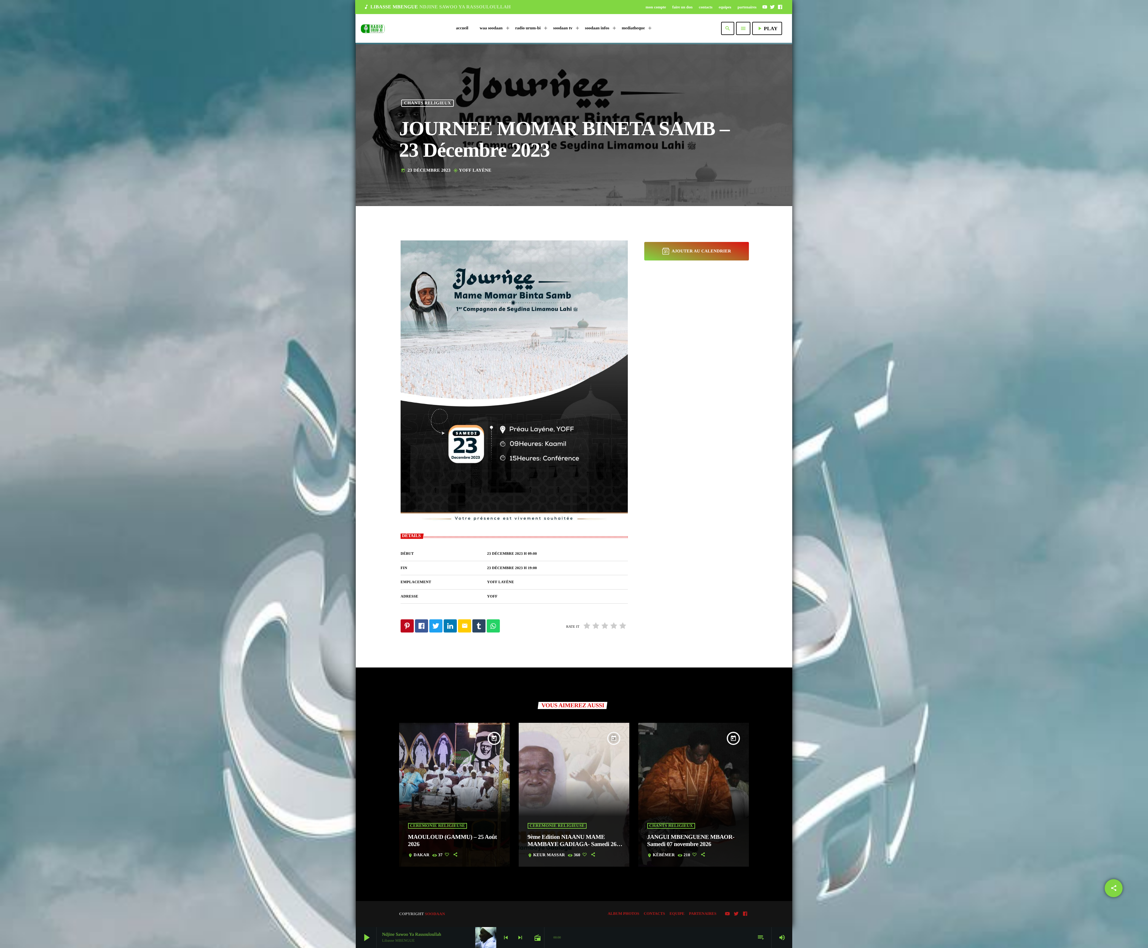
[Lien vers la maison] (373, 28)
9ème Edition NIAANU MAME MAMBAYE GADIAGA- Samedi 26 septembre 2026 (572, 844)
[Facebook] (780, 7)
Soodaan (435, 914)
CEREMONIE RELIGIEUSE (437, 826)
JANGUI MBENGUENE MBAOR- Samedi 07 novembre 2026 (691, 841)
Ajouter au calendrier (701, 251)
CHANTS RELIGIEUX (427, 103)
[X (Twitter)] (772, 7)
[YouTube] (764, 7)
